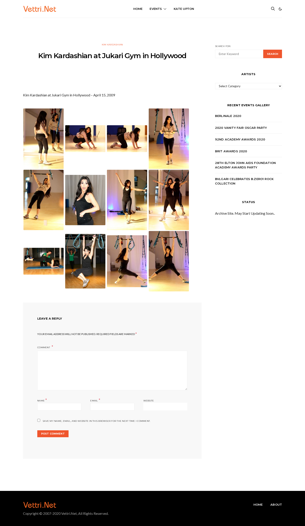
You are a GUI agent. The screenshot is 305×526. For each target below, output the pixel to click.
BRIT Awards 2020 (231, 151)
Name (42, 400)
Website (148, 400)
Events (156, 9)
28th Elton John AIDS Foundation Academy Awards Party (245, 165)
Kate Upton (184, 9)
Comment (44, 347)
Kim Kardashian (112, 44)
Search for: (223, 46)
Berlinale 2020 (228, 116)
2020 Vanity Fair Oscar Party (241, 127)
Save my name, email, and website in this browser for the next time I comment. (96, 421)
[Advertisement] (152, 28)
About (276, 504)
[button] (280, 9)
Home (138, 9)
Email (95, 400)
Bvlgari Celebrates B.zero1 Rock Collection (244, 181)
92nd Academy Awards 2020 (240, 139)
